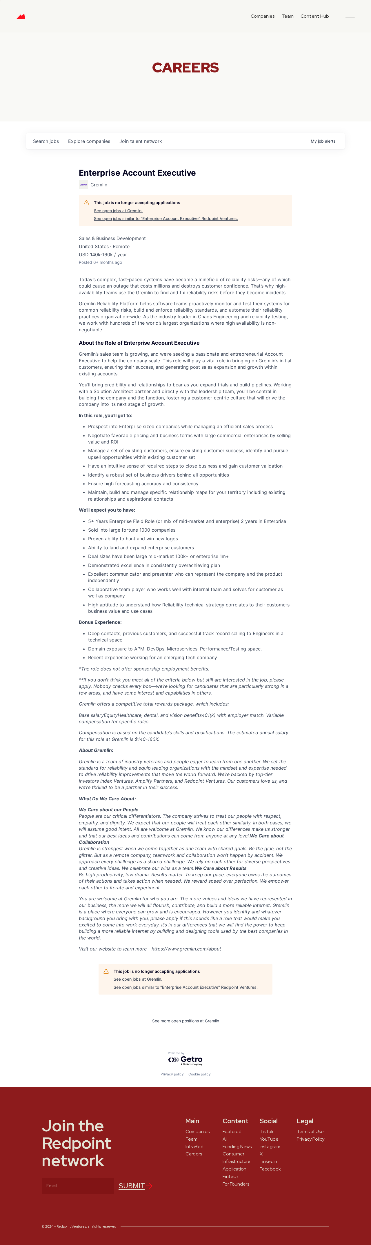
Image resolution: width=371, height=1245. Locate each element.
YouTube (269, 1139)
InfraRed (194, 1147)
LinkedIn (268, 1161)
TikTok (267, 1132)
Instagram (270, 1147)
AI (225, 1139)
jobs (46, 141)
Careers (194, 1154)
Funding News (237, 1147)
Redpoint (20, 18)
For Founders (236, 1184)
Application (234, 1169)
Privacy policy (172, 1074)
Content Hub (315, 16)
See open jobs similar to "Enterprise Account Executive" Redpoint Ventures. (166, 218)
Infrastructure (236, 1161)
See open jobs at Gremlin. (118, 210)
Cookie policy (199, 1074)
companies (89, 141)
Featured (232, 1132)
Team (288, 16)
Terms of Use (310, 1132)
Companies (263, 16)
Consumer (233, 1154)
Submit (132, 1186)
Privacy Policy (310, 1139)
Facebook (270, 1169)
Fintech (230, 1176)
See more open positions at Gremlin (185, 1020)
